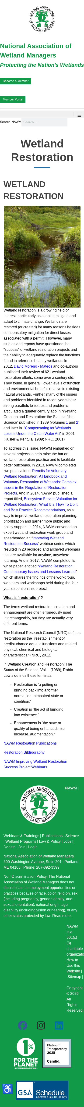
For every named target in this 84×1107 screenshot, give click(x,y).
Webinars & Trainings (21, 836)
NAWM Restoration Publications (30, 743)
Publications (52, 836)
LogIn (33, 847)
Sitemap (74, 977)
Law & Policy (50, 841)
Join (21, 847)
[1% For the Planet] (25, 1052)
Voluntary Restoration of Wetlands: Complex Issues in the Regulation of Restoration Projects (40, 487)
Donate (10, 847)
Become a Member (15, 81)
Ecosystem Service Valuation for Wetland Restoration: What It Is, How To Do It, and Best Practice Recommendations (41, 504)
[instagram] (40, 1025)
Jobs (67, 841)
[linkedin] (59, 1025)
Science (72, 836)
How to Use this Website (73, 965)
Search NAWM (10, 122)
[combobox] (44, 122)
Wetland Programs (20, 841)
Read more (61, 916)
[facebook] (22, 1025)
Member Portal (13, 99)
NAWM (71, 788)
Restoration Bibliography (24, 752)
